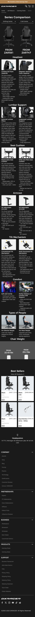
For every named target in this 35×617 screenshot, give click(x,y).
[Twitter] (6, 603)
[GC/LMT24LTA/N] (9, 409)
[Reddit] (21, 603)
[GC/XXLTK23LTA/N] (9, 383)
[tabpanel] (17, 439)
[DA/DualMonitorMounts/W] (26, 409)
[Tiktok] (17, 603)
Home (3, 10)
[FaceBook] (3, 603)
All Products (11, 10)
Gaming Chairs (21, 10)
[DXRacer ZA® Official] (13, 6)
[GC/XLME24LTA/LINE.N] (26, 383)
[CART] (29, 6)
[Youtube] (13, 603)
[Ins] (10, 603)
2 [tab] (17, 445)
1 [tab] (15, 445)
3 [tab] (20, 445)
